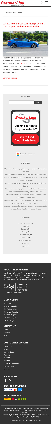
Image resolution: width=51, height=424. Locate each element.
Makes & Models (10, 306)
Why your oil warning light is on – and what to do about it (25, 189)
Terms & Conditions (11, 363)
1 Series (23, 63)
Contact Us (8, 346)
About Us (7, 329)
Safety (24, 243)
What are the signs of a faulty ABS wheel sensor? (25, 192)
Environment (24, 235)
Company (24, 229)
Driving (24, 232)
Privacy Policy (9, 366)
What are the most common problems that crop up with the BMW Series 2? (24, 25)
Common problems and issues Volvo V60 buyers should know (25, 174)
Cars (24, 226)
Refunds (7, 360)
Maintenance (23, 240)
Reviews (7, 332)
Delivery (7, 355)
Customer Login (10, 318)
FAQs (6, 349)
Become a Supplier (11, 312)
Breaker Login (9, 320)
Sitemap (7, 369)
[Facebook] (5, 381)
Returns (7, 358)
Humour (24, 237)
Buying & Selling (24, 223)
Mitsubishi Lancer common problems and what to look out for (25, 200)
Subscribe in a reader (27, 154)
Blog (5, 335)
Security (24, 246)
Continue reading (11, 78)
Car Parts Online (10, 309)
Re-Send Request (10, 315)
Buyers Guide (9, 352)
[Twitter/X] (10, 381)
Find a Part (8, 303)
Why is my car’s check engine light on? (25, 203)
